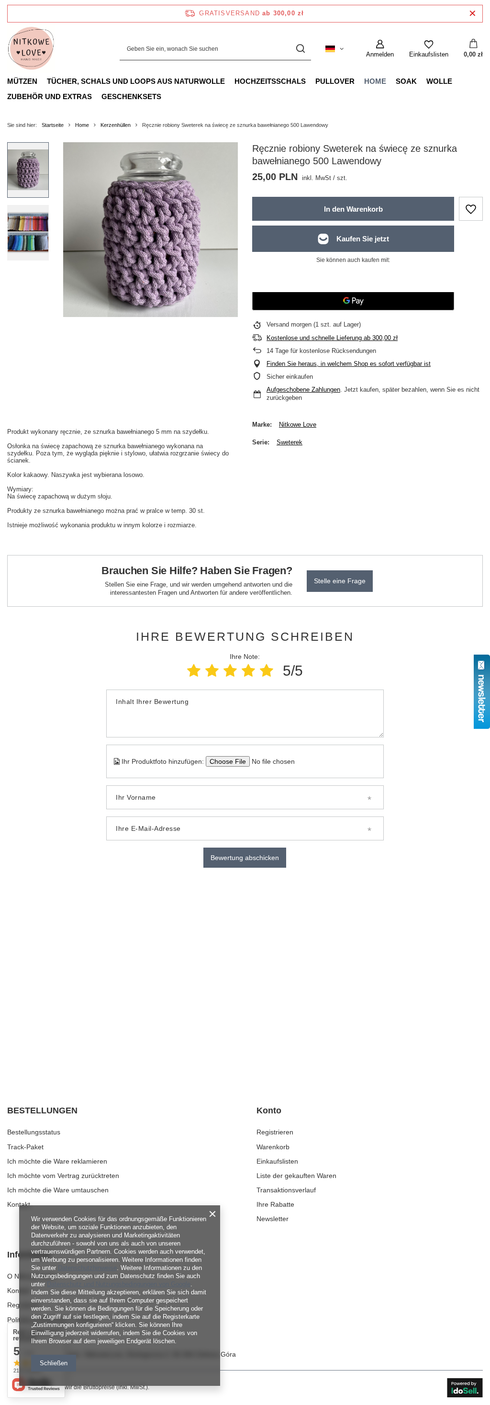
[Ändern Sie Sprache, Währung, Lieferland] (334, 48)
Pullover (335, 81)
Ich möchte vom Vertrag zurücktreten (63, 1175)
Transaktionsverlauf (286, 1190)
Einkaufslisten (277, 1161)
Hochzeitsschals (270, 81)
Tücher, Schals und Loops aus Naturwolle (136, 81)
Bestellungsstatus (33, 1132)
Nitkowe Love (297, 424)
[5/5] (266, 670)
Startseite (53, 125)
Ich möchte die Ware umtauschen (58, 1190)
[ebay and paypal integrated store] (465, 1387)
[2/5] (212, 670)
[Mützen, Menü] (42, 81)
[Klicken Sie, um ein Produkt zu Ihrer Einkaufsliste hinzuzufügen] (471, 209)
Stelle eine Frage (340, 581)
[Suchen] (300, 49)
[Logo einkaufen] (31, 49)
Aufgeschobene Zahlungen (303, 389)
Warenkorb (273, 1147)
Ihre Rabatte (275, 1204)
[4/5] (248, 670)
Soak (406, 81)
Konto (268, 1110)
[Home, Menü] (391, 81)
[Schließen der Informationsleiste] (472, 13)
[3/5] (230, 670)
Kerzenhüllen (115, 125)
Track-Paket (25, 1147)
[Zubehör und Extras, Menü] (96, 96)
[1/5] (193, 670)
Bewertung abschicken (245, 857)
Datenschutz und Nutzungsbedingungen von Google (118, 1284)
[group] (150, 229)
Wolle (439, 81)
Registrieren (274, 1132)
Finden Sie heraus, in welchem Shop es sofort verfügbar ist (349, 363)
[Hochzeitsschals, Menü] (310, 81)
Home (375, 81)
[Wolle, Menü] (457, 81)
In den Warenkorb (353, 209)
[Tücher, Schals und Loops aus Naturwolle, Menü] (229, 81)
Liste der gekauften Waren (296, 1175)
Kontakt (18, 1204)
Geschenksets (131, 96)
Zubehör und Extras (49, 96)
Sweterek (289, 442)
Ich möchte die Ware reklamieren (57, 1161)
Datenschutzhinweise (87, 1267)
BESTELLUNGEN (42, 1110)
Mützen (22, 81)
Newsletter (272, 1219)
